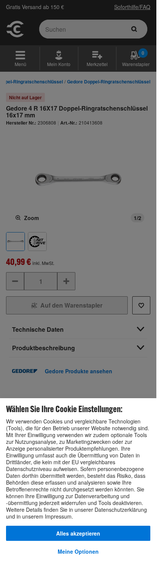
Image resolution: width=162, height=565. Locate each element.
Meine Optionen (78, 551)
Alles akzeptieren (78, 533)
